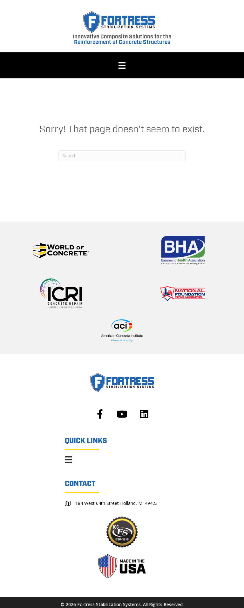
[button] (99, 414)
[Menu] (122, 65)
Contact (80, 483)
